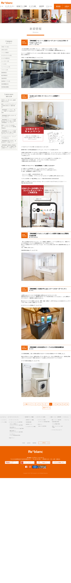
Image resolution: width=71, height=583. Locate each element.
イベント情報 (3, 422)
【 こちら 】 (38, 57)
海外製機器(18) (4, 84)
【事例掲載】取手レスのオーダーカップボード (8, 116)
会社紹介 (29, 442)
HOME (23, 442)
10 (57, 404)
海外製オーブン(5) (5, 81)
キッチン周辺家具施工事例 (15, 435)
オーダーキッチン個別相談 (58, 6)
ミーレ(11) (3, 64)
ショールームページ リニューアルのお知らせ (8, 137)
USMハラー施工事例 (42, 426)
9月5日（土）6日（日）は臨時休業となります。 (8, 100)
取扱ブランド (11, 437)
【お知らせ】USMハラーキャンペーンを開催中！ (44, 96)
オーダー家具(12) (5, 58)
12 (64, 404)
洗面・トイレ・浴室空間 (56, 419)
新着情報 (34, 442)
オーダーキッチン (10, 6)
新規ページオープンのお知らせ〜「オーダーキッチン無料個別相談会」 (8, 127)
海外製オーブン (29, 424)
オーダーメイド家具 (42, 419)
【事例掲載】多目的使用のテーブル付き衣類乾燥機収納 (46, 347)
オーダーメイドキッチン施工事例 (15, 422)
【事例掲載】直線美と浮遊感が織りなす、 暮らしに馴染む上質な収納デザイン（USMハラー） (8, 146)
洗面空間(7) (4, 78)
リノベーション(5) (5, 66)
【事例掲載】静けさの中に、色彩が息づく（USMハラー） (8, 141)
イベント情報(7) (5, 52)
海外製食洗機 (28, 422)
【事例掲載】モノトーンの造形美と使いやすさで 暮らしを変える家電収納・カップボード (8, 121)
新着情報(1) (4, 72)
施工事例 (37, 44)
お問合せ (67, 6)
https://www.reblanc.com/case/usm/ (50, 178)
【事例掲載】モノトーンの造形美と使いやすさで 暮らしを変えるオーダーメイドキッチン (8, 132)
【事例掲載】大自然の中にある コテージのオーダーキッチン (48, 288)
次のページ (45, 407)
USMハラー (32, 44)
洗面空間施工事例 (55, 421)
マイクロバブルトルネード (57, 429)
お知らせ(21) (4, 49)
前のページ (28, 404)
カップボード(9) (5, 61)
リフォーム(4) (4, 69)
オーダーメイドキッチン (14, 419)
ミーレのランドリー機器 (31, 426)
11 (60, 404)
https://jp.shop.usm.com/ (27, 183)
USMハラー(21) (5, 46)
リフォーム (49, 6)
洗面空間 (41, 6)
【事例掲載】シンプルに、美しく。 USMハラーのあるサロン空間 (8, 111)
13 (67, 404)
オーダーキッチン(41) (6, 55)
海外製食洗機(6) (5, 87)
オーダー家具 (33, 6)
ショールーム (3, 419)
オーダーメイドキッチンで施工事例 (17, 428)
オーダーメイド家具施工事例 (43, 421)
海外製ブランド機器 (22, 6)
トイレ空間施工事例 (56, 423)
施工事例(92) (4, 75)
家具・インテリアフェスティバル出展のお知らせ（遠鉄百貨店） (8, 106)
